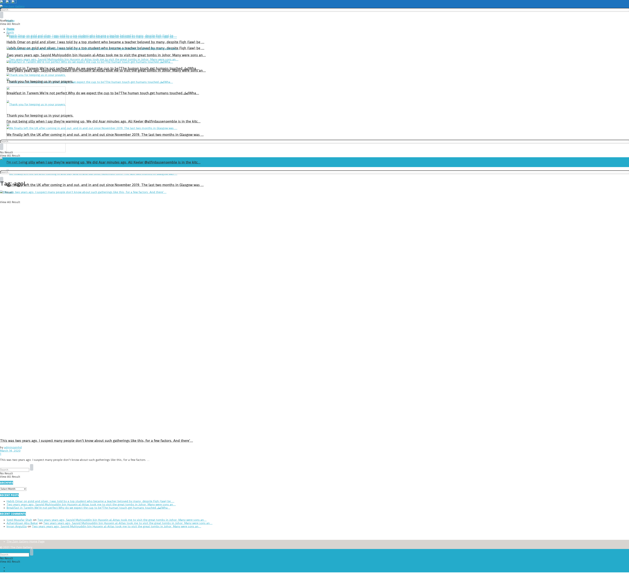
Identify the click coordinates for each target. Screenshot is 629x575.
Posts (10, 32)
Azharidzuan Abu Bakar (22, 523)
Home (11, 20)
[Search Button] (1, 15)
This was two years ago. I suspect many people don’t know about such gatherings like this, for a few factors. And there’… (96, 441)
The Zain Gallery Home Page (26, 541)
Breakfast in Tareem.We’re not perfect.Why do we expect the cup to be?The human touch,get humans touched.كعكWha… (103, 93)
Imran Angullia (17, 526)
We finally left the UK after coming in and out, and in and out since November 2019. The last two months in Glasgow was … (105, 185)
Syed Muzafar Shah (19, 519)
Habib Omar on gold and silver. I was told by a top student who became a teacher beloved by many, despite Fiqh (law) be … (105, 42)
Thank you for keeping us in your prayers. (40, 81)
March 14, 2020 (10, 450)
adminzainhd (13, 447)
